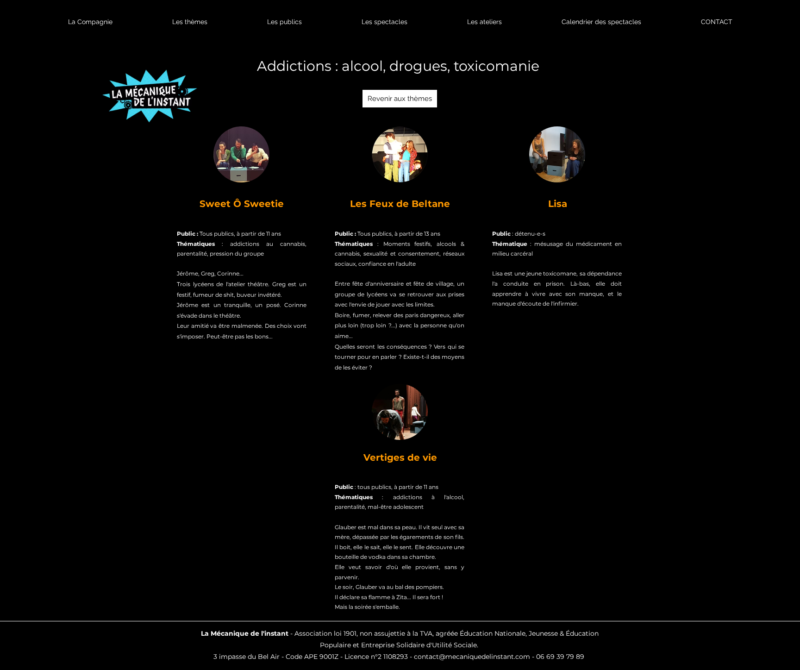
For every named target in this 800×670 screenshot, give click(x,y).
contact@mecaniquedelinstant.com (472, 656)
